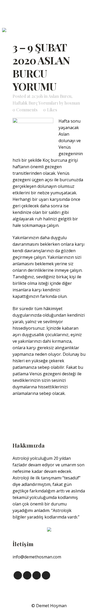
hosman (72, 103)
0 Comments (25, 109)
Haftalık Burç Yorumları (35, 103)
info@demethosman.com (37, 557)
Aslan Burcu (59, 96)
